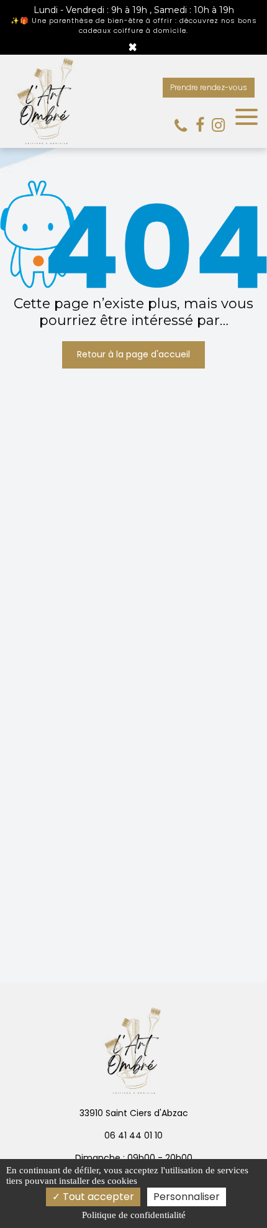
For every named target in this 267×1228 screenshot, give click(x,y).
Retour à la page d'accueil (133, 354)
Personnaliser (186, 1196)
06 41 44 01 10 (133, 1135)
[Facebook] (200, 125)
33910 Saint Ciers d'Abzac (133, 1113)
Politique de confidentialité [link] (134, 1215)
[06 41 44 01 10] (183, 126)
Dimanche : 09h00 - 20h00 (133, 1158)
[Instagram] (218, 125)
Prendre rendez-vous (208, 87)
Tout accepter (97, 1196)
